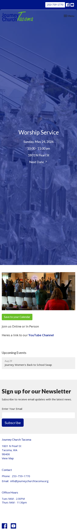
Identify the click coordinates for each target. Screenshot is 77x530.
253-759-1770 (55, 4)
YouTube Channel (41, 335)
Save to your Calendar (17, 316)
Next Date (36, 162)
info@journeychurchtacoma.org (29, 481)
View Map (8, 458)
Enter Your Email (12, 409)
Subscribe (13, 422)
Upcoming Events (14, 353)
